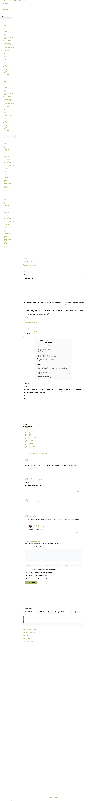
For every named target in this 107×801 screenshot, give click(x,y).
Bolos (5, 25)
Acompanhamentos (7, 40)
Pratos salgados (7, 43)
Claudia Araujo (33, 499)
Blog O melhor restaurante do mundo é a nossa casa (69, 311)
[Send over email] (31, 427)
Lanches (4, 60)
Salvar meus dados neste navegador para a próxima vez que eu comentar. (42, 569)
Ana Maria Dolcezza (33, 515)
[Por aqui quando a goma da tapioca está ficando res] (33, 725)
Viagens (4, 75)
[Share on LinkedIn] (29, 427)
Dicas (5, 68)
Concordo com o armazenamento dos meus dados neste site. (39, 572)
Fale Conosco (5, 3)
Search (1, 15)
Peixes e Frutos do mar (8, 37)
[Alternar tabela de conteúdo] (23, 321)
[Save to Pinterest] (27, 427)
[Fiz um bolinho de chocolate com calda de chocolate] (47, 750)
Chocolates (6, 29)
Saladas (5, 46)
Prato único (6, 38)
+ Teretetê (5, 66)
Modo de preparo (32, 328)
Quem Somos (5, 2)
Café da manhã (7, 41)
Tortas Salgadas (7, 59)
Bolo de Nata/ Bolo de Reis (31, 322)
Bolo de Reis (28, 324)
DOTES (45, 800)
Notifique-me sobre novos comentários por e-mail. (36, 575)
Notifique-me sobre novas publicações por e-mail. (36, 578)
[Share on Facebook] (24, 427)
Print (47, 340)
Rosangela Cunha (33, 459)
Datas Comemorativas (8, 52)
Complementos (7, 50)
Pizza (5, 56)
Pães (5, 58)
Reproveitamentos (8, 44)
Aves (5, 34)
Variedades (6, 69)
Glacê (30, 327)
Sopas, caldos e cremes (9, 47)
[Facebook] (23, 616)
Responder (79, 469)
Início (26, 258)
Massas (4, 53)
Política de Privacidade (8, 72)
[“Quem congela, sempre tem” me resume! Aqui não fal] (100, 739)
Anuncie (4, 5)
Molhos (5, 49)
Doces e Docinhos (8, 28)
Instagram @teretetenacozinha (65, 391)
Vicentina (31, 478)
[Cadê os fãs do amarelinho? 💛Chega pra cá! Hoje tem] (87, 737)
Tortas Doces (7, 31)
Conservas (6, 63)
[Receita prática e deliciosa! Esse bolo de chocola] (20, 749)
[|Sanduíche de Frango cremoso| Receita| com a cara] (6, 731)
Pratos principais (6, 32)
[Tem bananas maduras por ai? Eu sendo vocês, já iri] (73, 753)
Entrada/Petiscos (7, 65)
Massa (30, 325)
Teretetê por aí (7, 71)
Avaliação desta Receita (30, 546)
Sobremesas (6, 27)
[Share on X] (25, 427)
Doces (4, 24)
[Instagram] (23, 618)
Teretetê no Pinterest (27, 391)
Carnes (5, 35)
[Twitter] (23, 620)
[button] (53, 8)
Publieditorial (6, 74)
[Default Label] (23, 621)
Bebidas (5, 62)
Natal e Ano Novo (29, 261)
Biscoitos (6, 55)
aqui (38, 311)
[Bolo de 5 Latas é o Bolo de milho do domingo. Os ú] (60, 744)
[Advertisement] (53, 293)
